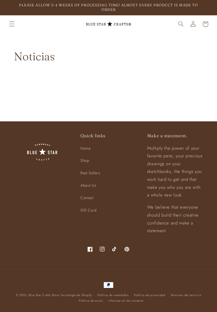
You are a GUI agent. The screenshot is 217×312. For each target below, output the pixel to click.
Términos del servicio (185, 295)
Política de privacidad (149, 295)
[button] (12, 24)
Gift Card (88, 210)
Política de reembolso (112, 295)
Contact (86, 198)
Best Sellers (90, 173)
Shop (84, 160)
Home (85, 148)
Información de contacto (125, 301)
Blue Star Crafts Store (44, 295)
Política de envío (91, 301)
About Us (88, 185)
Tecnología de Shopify (76, 295)
